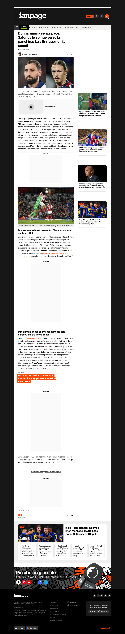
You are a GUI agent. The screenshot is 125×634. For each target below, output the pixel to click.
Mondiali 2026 (86, 27)
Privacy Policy (54, 608)
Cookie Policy (54, 611)
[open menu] (16, 27)
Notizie (25, 510)
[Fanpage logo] (32, 16)
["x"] (35, 582)
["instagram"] (24, 582)
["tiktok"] (18, 582)
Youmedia (53, 602)
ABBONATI (89, 16)
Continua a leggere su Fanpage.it (46, 472)
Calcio (24, 27)
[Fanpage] (21, 595)
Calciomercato (69, 27)
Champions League (44, 27)
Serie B (78, 27)
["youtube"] (29, 582)
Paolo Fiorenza (32, 54)
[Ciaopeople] (106, 628)
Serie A (34, 27)
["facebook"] (40, 582)
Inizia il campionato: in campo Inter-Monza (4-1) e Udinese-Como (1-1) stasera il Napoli (82, 531)
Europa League (57, 27)
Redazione (53, 618)
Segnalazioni (54, 605)
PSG (29, 510)
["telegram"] (45, 582)
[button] (72, 54)
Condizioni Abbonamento (58, 614)
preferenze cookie (56, 621)
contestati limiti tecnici (35, 338)
